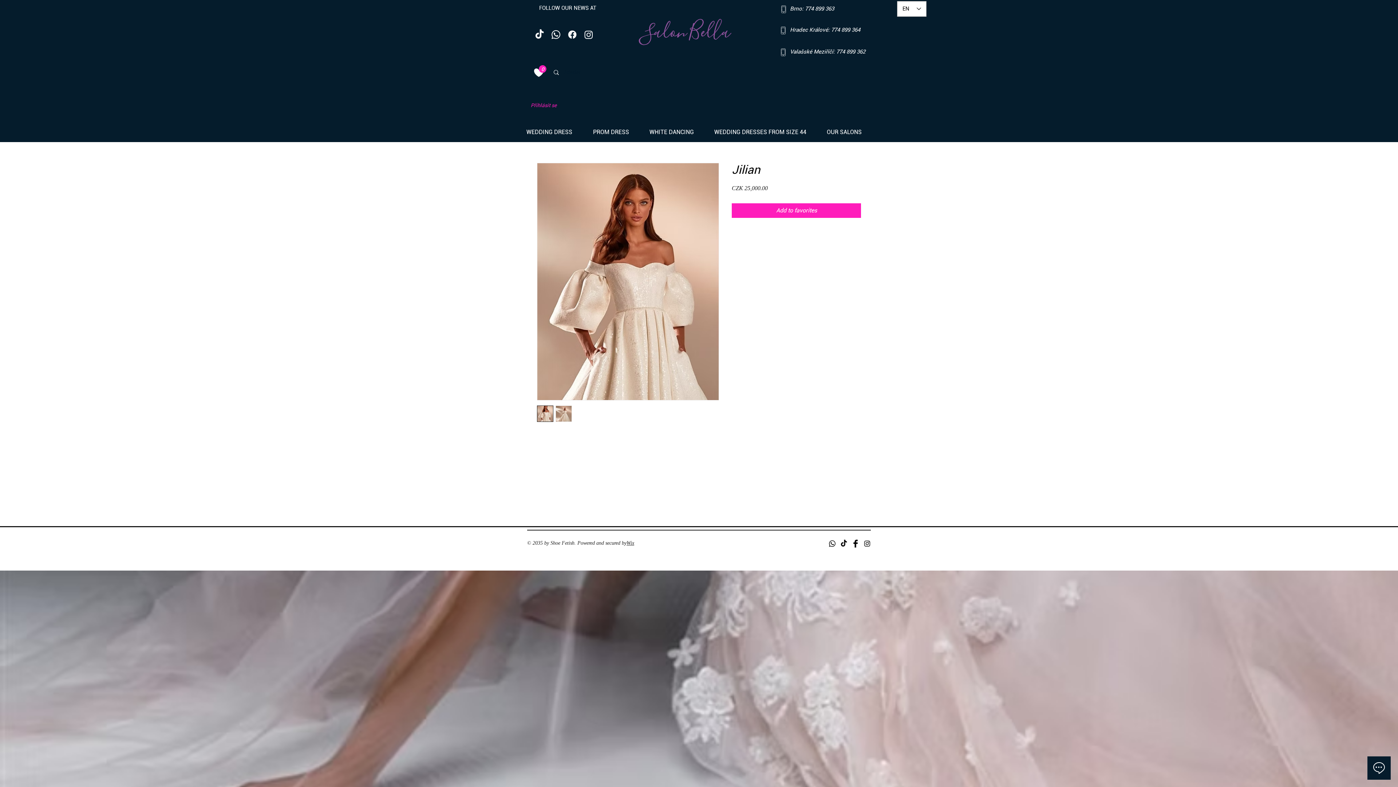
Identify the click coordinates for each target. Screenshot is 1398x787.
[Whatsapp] (555, 34)
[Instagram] (588, 34)
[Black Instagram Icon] (867, 544)
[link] (542, 69)
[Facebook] (572, 34)
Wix (630, 543)
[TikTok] (539, 34)
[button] (554, 132)
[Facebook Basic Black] (856, 544)
